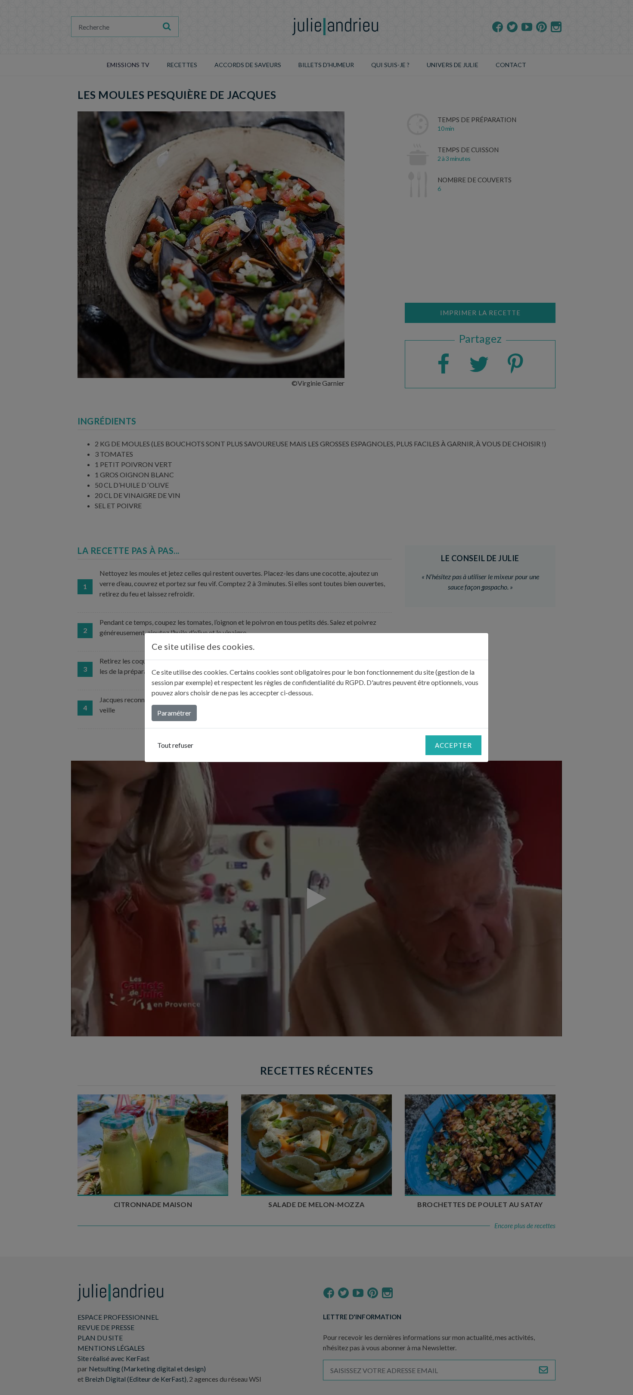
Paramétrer (174, 713)
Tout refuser (175, 745)
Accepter (453, 745)
